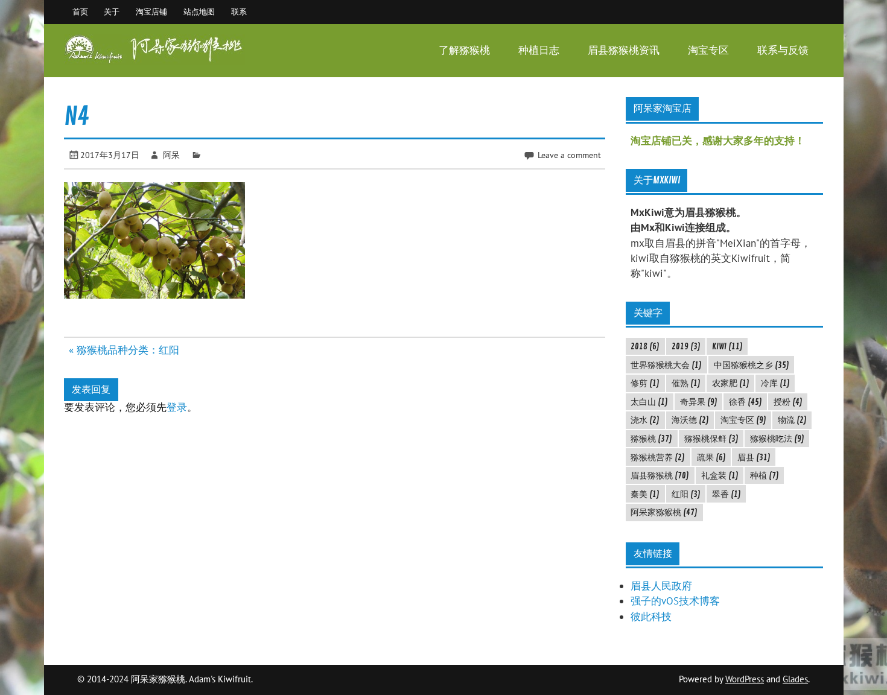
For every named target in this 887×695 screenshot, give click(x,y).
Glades (795, 679)
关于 (111, 11)
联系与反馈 (783, 50)
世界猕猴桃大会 (666, 365)
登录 (177, 407)
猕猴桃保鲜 (711, 438)
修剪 (645, 383)
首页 (80, 11)
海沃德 (690, 419)
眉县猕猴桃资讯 (624, 50)
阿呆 (171, 154)
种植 (764, 475)
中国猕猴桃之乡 (751, 365)
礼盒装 (720, 475)
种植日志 (538, 50)
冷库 (775, 383)
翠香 (726, 494)
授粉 (788, 401)
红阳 (686, 494)
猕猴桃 (651, 438)
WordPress (744, 679)
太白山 (649, 401)
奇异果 (698, 401)
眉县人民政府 (661, 585)
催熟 (686, 383)
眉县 (754, 457)
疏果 (711, 457)
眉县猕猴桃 (660, 475)
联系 (239, 11)
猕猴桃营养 (658, 457)
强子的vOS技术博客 (675, 601)
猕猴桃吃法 (777, 438)
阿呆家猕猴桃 (664, 512)
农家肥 (730, 383)
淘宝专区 (708, 50)
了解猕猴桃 (464, 50)
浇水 (645, 419)
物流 (792, 419)
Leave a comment (569, 154)
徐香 (745, 401)
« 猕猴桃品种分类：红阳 (124, 350)
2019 (686, 346)
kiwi (727, 346)
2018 (645, 346)
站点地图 (199, 11)
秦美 (645, 494)
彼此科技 (651, 616)
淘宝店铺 (151, 11)
